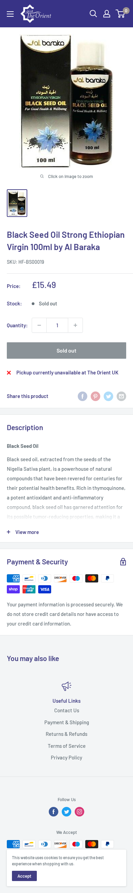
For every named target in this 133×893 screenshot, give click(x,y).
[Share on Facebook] (82, 396)
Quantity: (17, 325)
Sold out (66, 350)
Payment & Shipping (66, 722)
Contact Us (66, 710)
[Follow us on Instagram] (79, 811)
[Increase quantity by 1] (75, 325)
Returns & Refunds (66, 734)
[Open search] (93, 13)
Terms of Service (67, 745)
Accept (24, 876)
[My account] (106, 13)
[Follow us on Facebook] (53, 811)
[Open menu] (10, 14)
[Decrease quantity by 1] (39, 325)
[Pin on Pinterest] (95, 396)
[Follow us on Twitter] (66, 811)
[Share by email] (121, 396)
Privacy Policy (66, 757)
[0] (120, 14)
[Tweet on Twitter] (108, 396)
